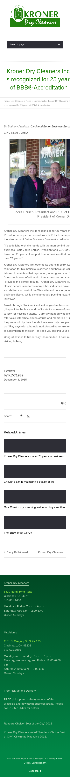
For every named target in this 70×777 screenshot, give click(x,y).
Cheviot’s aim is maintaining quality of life (29, 481)
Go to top (33, 771)
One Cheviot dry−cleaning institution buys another (34, 507)
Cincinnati (37, 126)
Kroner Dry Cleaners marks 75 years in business (34, 456)
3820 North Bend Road (18, 591)
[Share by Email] (28, 416)
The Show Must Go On (18, 532)
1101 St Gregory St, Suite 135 (22, 641)
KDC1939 (16, 375)
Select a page (17, 44)
